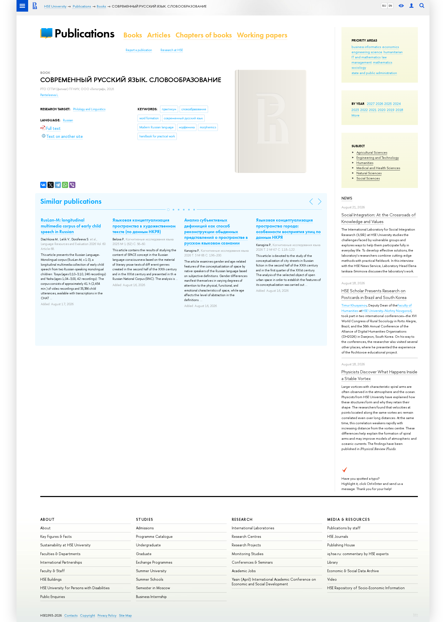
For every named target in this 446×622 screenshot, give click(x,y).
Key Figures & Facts (55, 536)
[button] (168, 209)
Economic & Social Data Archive (353, 570)
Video (332, 579)
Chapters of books (204, 35)
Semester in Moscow (153, 587)
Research (242, 519)
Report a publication (139, 50)
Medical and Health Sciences (378, 168)
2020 (382, 109)
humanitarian (393, 52)
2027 (371, 103)
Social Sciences (368, 178)
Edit (415, 614)
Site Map (125, 615)
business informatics (366, 46)
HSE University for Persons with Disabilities (74, 587)
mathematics (382, 62)
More (356, 115)
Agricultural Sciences (371, 152)
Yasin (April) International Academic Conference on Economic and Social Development (274, 581)
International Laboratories (253, 527)
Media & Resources (348, 519)
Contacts (70, 615)
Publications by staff (344, 527)
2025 (388, 103)
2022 (364, 109)
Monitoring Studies (247, 553)
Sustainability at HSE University (65, 544)
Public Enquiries (52, 596)
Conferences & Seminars (252, 562)
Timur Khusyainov (354, 305)
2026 (379, 103)
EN (390, 5)
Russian (68, 120)
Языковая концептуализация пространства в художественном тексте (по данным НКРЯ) (144, 225)
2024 (397, 103)
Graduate (144, 553)
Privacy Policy (107, 615)
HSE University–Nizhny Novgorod (386, 310)
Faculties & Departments (60, 553)
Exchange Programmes (154, 562)
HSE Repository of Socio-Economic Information (366, 587)
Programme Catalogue (154, 536)
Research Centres (246, 536)
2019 (390, 109)
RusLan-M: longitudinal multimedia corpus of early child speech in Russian (71, 225)
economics (390, 46)
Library (332, 562)
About (47, 519)
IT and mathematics (366, 57)
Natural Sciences (368, 173)
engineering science (367, 52)
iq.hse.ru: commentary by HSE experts (357, 553)
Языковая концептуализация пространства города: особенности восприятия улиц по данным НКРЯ (288, 228)
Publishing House (341, 544)
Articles (158, 35)
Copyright (87, 615)
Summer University (151, 570)
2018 (399, 109)
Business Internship (151, 596)
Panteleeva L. (49, 95)
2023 (355, 109)
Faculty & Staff (52, 570)
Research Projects (246, 544)
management (362, 62)
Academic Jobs (244, 570)
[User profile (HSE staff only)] (411, 6)
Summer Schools (149, 579)
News (346, 198)
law (384, 57)
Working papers (262, 35)
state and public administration (374, 72)
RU (384, 5)
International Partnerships (61, 562)
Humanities (364, 162)
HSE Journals (337, 536)
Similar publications (70, 201)
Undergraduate (148, 544)
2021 (373, 109)
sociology (359, 67)
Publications (84, 33)
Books (132, 35)
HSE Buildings (50, 579)
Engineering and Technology (377, 157)
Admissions (145, 527)
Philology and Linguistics (89, 109)
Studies (144, 519)
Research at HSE (172, 50)
